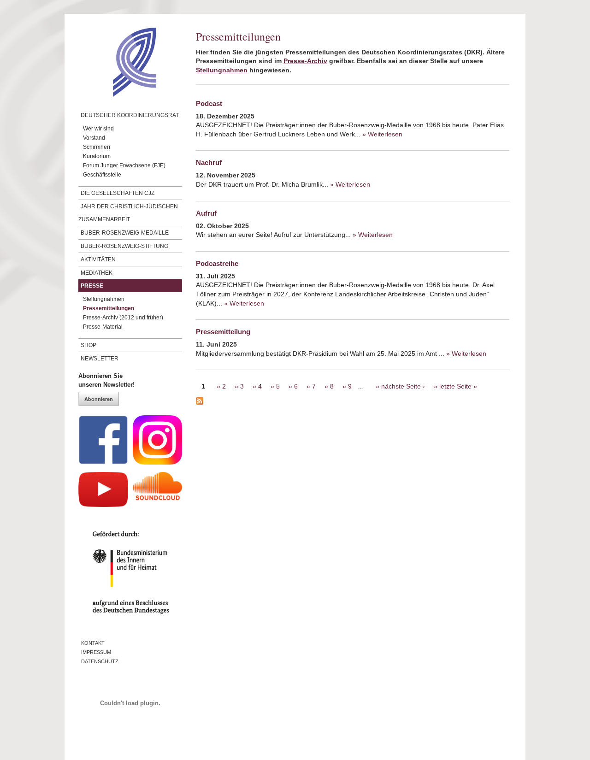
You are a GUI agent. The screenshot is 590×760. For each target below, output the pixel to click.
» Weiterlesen (382, 134)
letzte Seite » (458, 386)
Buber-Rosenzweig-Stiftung (124, 246)
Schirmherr (97, 147)
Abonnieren (98, 398)
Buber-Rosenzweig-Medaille (125, 233)
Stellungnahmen (103, 299)
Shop (88, 345)
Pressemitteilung (223, 332)
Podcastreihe (217, 263)
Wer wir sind (98, 128)
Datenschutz (99, 661)
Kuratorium (97, 156)
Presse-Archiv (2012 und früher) (123, 317)
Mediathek (96, 273)
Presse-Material (103, 327)
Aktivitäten (98, 259)
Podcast (209, 103)
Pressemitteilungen (108, 308)
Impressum (96, 652)
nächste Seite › (403, 386)
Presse (92, 286)
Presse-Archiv (305, 61)
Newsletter (99, 358)
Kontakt (93, 643)
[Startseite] (117, 94)
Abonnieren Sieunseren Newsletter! (106, 380)
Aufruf (206, 213)
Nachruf (209, 162)
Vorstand (94, 138)
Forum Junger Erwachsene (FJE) (124, 165)
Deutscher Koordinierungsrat (130, 115)
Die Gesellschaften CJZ (117, 193)
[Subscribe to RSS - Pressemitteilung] (352, 402)
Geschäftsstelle (102, 174)
